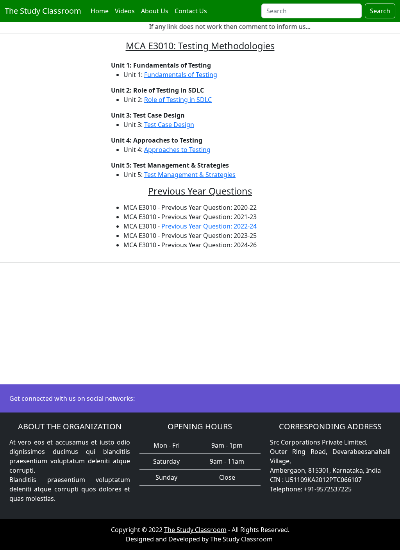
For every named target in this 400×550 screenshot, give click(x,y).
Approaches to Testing (177, 149)
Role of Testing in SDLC (178, 99)
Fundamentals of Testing (180, 74)
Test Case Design (169, 124)
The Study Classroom (43, 10)
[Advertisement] (200, 323)
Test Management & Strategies (190, 174)
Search (380, 11)
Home (100, 11)
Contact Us (191, 11)
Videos (125, 11)
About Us (154, 11)
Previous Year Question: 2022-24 (209, 226)
